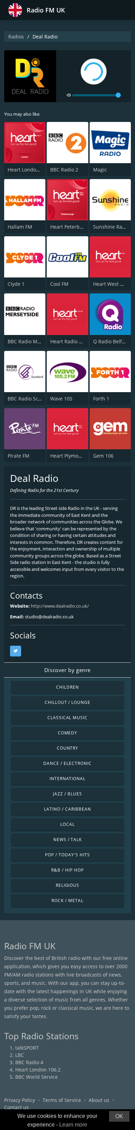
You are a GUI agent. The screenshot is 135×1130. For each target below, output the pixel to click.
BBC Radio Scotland (30, 398)
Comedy (68, 733)
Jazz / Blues (67, 794)
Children (67, 687)
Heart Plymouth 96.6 (73, 455)
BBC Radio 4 (29, 1062)
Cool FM (59, 284)
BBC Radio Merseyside (34, 341)
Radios (16, 36)
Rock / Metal (67, 900)
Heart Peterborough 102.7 (80, 226)
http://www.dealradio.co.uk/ (60, 606)
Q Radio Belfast (111, 341)
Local (67, 824)
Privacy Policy (19, 1100)
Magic (100, 169)
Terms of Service (62, 1100)
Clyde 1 (16, 284)
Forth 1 (101, 398)
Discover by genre (67, 669)
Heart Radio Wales (71, 341)
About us (99, 1100)
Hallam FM (20, 226)
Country (68, 748)
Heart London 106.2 (30, 169)
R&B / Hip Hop (67, 870)
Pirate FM (18, 455)
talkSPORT (27, 1047)
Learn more (73, 1125)
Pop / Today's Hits (67, 855)
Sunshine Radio (111, 226)
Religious (68, 885)
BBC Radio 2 (64, 169)
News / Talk (67, 839)
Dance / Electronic (67, 763)
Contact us (16, 1107)
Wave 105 (61, 398)
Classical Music (67, 718)
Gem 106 (103, 455)
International (68, 779)
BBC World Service (36, 1077)
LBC (19, 1055)
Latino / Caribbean (67, 809)
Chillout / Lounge (67, 702)
